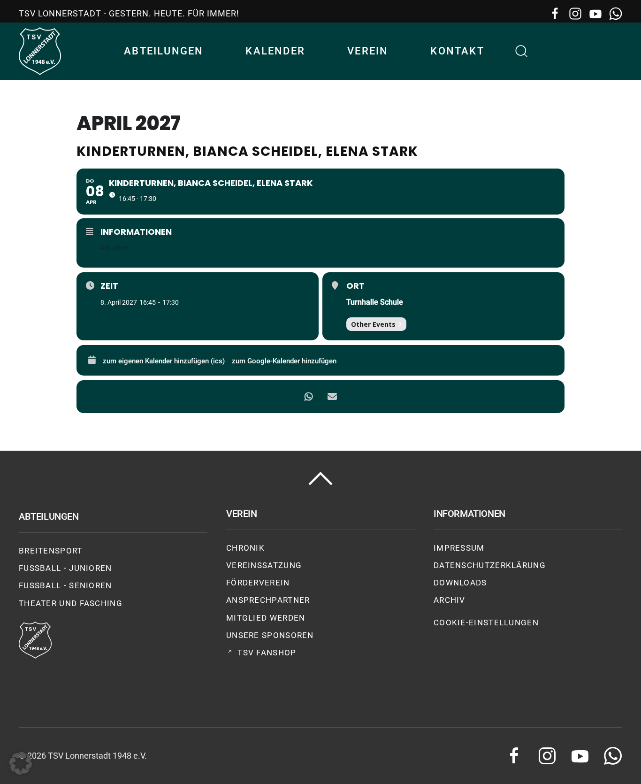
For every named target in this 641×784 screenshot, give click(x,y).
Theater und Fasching (70, 603)
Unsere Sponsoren (270, 635)
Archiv (449, 600)
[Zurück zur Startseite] (40, 51)
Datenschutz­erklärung (490, 565)
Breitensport (51, 550)
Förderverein (258, 582)
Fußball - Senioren (65, 585)
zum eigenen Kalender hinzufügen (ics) (164, 361)
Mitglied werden (265, 618)
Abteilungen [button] (163, 51)
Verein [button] (367, 51)
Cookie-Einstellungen (486, 622)
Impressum (459, 548)
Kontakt (457, 51)
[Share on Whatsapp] (308, 396)
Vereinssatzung (264, 565)
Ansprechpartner (268, 600)
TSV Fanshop (266, 652)
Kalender (275, 51)
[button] (522, 51)
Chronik (245, 548)
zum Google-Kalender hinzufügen (284, 361)
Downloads (460, 582)
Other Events (373, 324)
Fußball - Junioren (65, 568)
